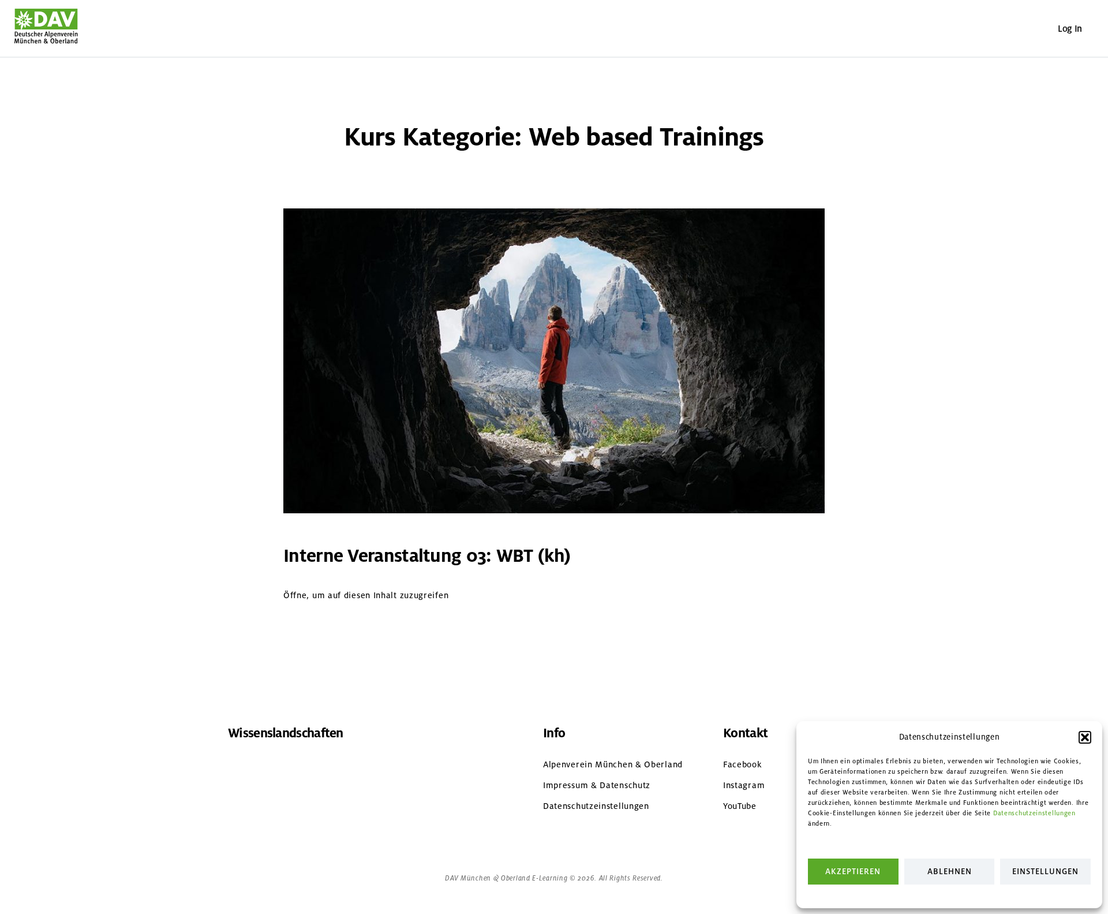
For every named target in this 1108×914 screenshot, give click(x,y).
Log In (1070, 28)
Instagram (744, 785)
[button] (1085, 737)
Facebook (742, 764)
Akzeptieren (853, 871)
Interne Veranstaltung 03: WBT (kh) (426, 555)
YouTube (740, 806)
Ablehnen (949, 871)
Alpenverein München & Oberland (613, 764)
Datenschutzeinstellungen (1034, 813)
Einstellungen (1045, 871)
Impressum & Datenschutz (596, 785)
